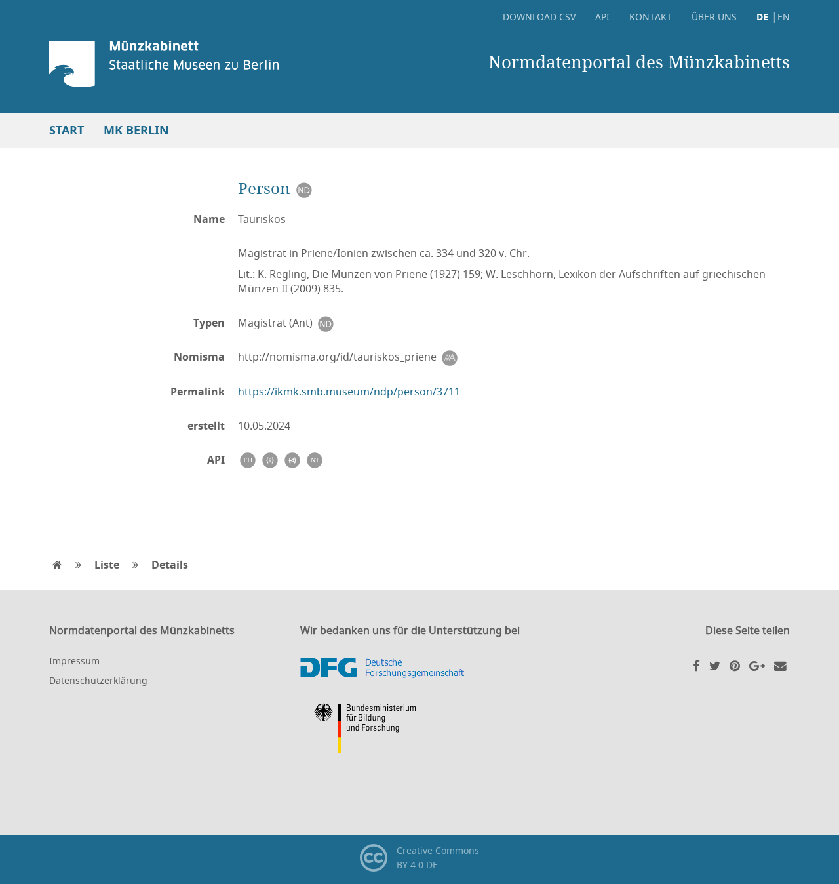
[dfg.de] (419, 668)
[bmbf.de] (419, 730)
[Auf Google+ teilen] (757, 664)
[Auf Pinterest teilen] (735, 664)
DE (762, 16)
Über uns (714, 16)
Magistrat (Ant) (276, 322)
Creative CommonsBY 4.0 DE (437, 857)
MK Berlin (136, 130)
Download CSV (539, 16)
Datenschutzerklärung (98, 680)
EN (783, 16)
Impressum (74, 660)
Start (66, 130)
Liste (106, 564)
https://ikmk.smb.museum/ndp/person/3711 (349, 391)
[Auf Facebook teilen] (696, 664)
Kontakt (650, 16)
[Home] (199, 64)
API (602, 16)
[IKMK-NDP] (303, 188)
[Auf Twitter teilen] (714, 664)
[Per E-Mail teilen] (780, 664)
